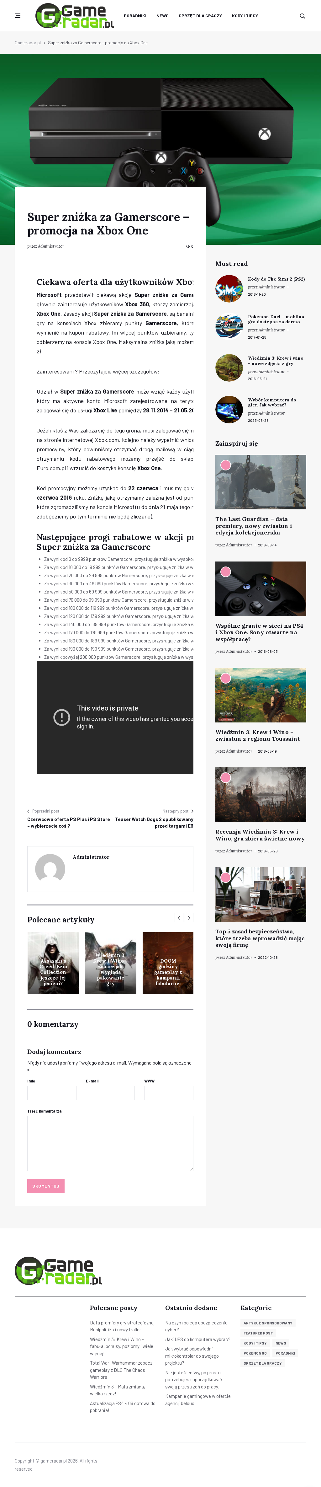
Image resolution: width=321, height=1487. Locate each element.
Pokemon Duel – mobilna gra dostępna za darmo (276, 319)
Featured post (258, 1333)
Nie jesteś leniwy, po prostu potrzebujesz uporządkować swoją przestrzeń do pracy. (193, 1379)
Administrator (51, 246)
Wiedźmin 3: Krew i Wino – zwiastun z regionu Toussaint (257, 735)
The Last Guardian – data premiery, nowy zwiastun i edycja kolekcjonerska (253, 525)
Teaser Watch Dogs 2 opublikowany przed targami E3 (154, 822)
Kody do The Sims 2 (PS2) (276, 279)
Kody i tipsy (245, 15)
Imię (31, 1080)
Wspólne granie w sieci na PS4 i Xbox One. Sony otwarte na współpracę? (259, 632)
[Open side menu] (17, 16)
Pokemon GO (255, 1353)
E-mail (92, 1080)
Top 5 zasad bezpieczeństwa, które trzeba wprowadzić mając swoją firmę (260, 938)
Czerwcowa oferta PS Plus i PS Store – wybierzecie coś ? (68, 822)
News (162, 15)
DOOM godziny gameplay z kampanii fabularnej (168, 972)
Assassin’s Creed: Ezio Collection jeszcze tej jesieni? (53, 972)
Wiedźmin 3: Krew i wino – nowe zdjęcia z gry (275, 360)
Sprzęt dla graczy (200, 15)
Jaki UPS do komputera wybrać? (197, 1339)
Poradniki (135, 15)
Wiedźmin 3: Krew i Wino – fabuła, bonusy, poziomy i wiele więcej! (121, 1346)
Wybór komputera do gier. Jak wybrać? (272, 402)
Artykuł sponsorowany (268, 1323)
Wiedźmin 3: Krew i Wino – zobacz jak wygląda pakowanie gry (110, 969)
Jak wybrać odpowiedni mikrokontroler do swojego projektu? (192, 1356)
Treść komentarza (44, 1111)
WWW (149, 1080)
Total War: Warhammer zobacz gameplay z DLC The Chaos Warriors (121, 1370)
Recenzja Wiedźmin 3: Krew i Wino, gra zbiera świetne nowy (260, 835)
